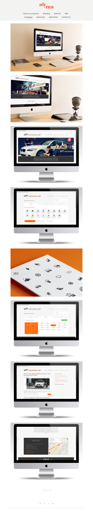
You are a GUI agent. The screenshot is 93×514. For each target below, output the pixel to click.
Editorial (57, 13)
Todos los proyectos (31, 13)
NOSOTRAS (53, 17)
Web (66, 13)
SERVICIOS (40, 17)
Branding (46, 13)
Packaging (28, 17)
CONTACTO (66, 17)
